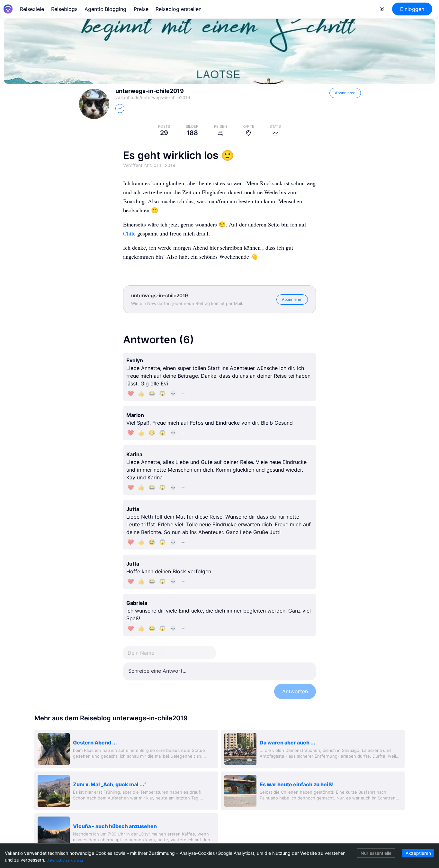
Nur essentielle (376, 853)
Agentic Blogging (105, 9)
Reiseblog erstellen (179, 9)
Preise (141, 9)
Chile (129, 233)
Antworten (295, 691)
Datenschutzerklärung (65, 860)
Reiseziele (32, 9)
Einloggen (412, 9)
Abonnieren (345, 92)
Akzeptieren (418, 853)
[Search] (382, 9)
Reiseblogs (64, 9)
